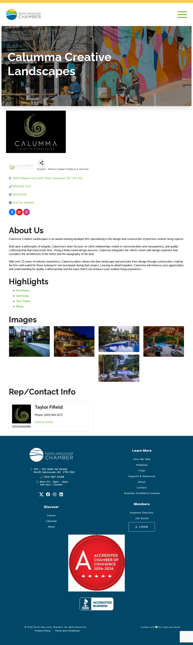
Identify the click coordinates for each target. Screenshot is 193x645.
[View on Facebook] (12, 214)
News (51, 526)
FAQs (142, 470)
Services (22, 296)
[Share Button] (41, 163)
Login (143, 527)
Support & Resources (141, 476)
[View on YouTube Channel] (19, 214)
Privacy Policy (42, 630)
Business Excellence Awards (142, 493)
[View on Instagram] (26, 214)
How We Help (142, 459)
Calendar (51, 521)
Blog (19, 306)
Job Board (142, 518)
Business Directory (141, 512)
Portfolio (22, 290)
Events (51, 515)
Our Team (23, 301)
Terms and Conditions (67, 630)
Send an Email (44, 422)
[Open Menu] (182, 14)
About (142, 481)
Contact (142, 487)
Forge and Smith (171, 627)
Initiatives (142, 464)
